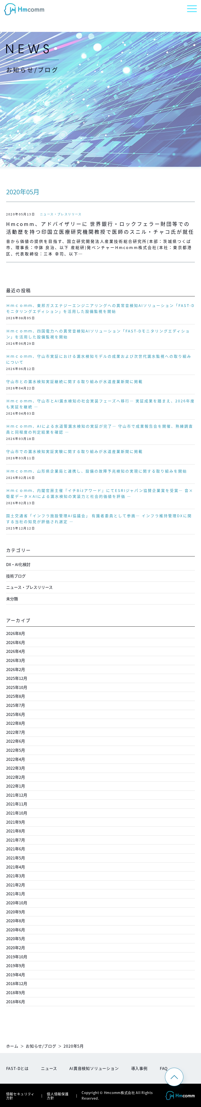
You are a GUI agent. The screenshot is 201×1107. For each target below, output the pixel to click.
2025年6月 (15, 714)
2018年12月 (16, 983)
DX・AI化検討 (18, 564)
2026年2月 (15, 669)
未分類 (12, 599)
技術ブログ (16, 576)
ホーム (12, 1046)
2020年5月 (15, 938)
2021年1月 (15, 893)
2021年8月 (15, 831)
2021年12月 (16, 795)
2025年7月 (15, 705)
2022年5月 (15, 750)
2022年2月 (15, 777)
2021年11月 (16, 804)
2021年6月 (15, 849)
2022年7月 (15, 732)
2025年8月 (15, 696)
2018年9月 (15, 992)
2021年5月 (15, 858)
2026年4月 (15, 651)
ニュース (49, 1068)
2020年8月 (15, 920)
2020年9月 (15, 912)
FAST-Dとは (17, 1068)
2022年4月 (15, 759)
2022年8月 (15, 723)
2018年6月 (15, 1001)
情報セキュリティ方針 (20, 1095)
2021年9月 (15, 822)
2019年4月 (15, 974)
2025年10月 (16, 687)
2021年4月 (15, 867)
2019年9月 (15, 965)
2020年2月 (15, 947)
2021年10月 (16, 813)
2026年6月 (15, 642)
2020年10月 (16, 903)
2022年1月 (15, 786)
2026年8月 (15, 633)
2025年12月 (16, 678)
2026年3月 (15, 660)
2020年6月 (15, 930)
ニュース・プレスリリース (61, 214)
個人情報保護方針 (57, 1095)
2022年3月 (15, 768)
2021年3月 (15, 876)
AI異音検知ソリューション (94, 1068)
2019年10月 (16, 957)
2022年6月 (15, 741)
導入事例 (139, 1068)
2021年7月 (15, 840)
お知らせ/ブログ (41, 1046)
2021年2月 (15, 885)
